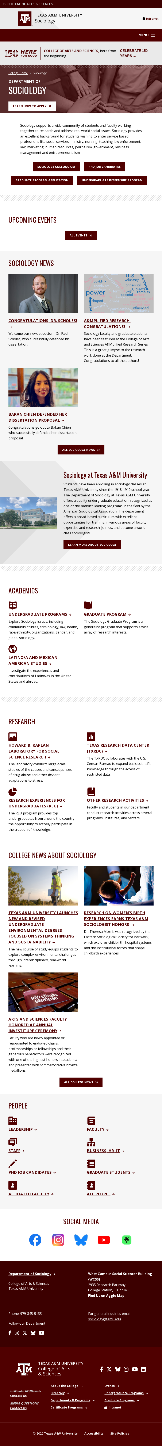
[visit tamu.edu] (25, 1369)
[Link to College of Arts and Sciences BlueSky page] (117, 1369)
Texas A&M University (25, 1288)
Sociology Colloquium (56, 167)
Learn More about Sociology (92, 545)
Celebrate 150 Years (134, 53)
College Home (18, 73)
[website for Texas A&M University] (25, 18)
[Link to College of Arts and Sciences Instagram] (126, 1369)
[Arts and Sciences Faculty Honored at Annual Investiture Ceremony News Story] (43, 991)
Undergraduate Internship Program (112, 180)
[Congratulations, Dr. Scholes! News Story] (43, 293)
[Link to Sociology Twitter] (24, 1333)
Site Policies (119, 1433)
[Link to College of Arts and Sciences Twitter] (109, 1369)
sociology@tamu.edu (104, 1319)
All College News (78, 1082)
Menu (144, 35)
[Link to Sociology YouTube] (41, 1333)
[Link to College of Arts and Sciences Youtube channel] (135, 1369)
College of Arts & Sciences (28, 1283)
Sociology (45, 20)
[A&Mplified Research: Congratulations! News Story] (119, 293)
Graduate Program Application (41, 180)
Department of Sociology (29, 1273)
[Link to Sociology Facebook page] (9, 1333)
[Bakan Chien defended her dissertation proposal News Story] (43, 387)
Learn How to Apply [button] (29, 106)
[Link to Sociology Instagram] (17, 1333)
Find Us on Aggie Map (106, 1295)
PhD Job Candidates (105, 167)
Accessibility (94, 1433)
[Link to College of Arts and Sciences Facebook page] (101, 1369)
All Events (78, 235)
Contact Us (18, 1396)
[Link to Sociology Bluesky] (33, 1333)
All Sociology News (78, 450)
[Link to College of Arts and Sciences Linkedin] (143, 1369)
